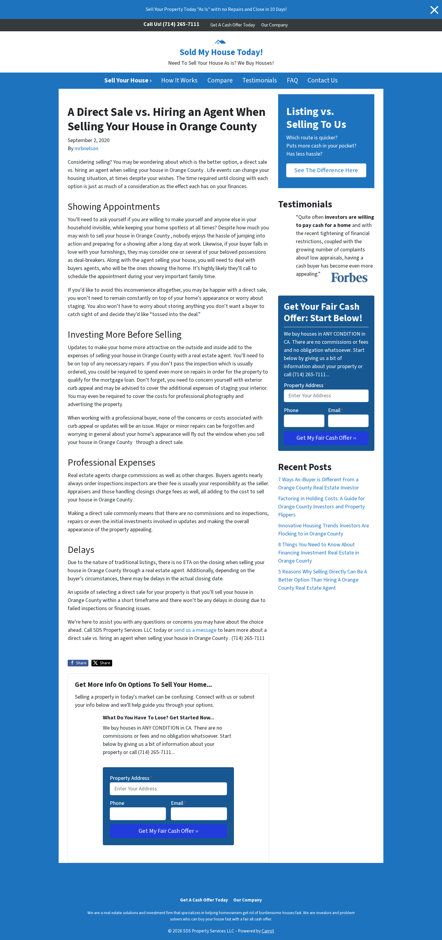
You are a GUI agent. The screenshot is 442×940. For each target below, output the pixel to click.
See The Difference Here (326, 170)
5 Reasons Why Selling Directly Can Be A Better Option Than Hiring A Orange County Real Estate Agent (322, 580)
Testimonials (259, 80)
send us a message (195, 630)
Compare (220, 80)
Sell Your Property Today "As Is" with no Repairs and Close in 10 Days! (216, 9)
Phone (117, 803)
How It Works (179, 80)
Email (178, 803)
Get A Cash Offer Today (232, 25)
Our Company (274, 25)
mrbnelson (86, 148)
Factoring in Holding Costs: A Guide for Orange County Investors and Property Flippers (321, 507)
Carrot (268, 931)
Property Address (131, 778)
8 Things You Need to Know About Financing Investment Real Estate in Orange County (318, 553)
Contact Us (323, 80)
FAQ (292, 80)
